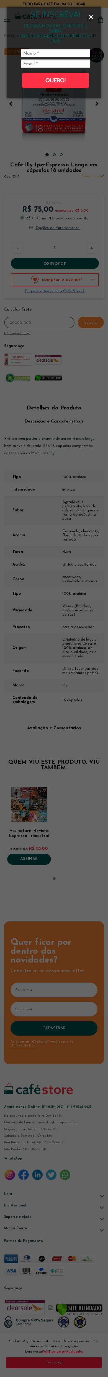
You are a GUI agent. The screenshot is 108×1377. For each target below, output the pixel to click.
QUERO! (55, 80)
